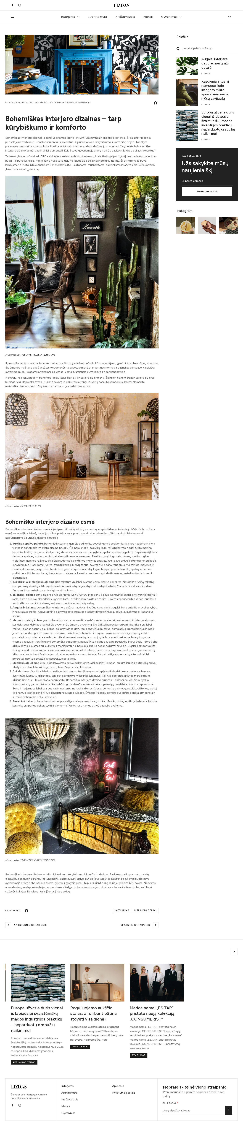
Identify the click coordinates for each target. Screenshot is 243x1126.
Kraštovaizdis (125, 17)
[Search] (178, 48)
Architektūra (97, 17)
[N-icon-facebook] (12, 5)
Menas (148, 17)
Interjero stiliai (145, 910)
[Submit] (228, 1110)
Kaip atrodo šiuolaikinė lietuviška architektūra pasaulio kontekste (206, 1013)
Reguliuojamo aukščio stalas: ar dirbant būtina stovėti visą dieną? (88, 1013)
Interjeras (68, 17)
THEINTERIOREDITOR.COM (37, 354)
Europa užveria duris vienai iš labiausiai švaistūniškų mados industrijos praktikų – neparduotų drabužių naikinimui (218, 123)
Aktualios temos (18, 1062)
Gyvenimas (169, 17)
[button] (234, 951)
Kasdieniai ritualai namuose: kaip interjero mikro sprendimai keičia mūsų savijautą (215, 90)
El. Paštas (170, 1103)
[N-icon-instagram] (19, 5)
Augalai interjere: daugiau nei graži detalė (214, 63)
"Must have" (75, 1047)
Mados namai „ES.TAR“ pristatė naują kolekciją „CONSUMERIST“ (146, 1013)
